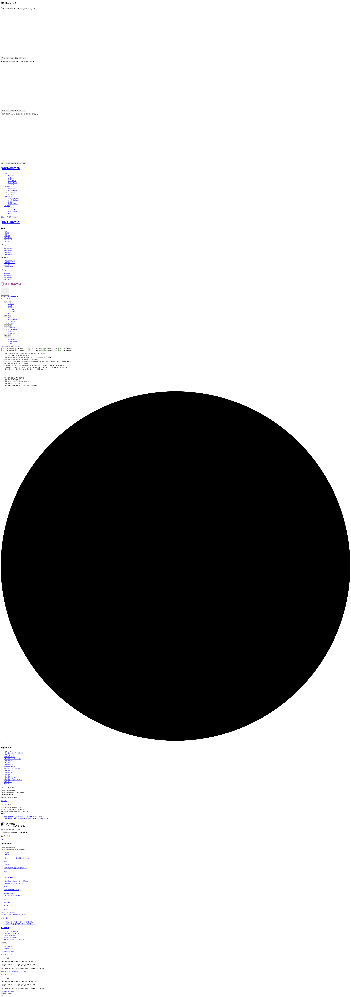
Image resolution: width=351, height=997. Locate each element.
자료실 (10, 213)
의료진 (10, 177)
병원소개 (7, 173)
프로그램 (11, 202)
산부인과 (7, 186)
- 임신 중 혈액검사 (10, 935)
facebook (3, 951)
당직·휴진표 (12, 181)
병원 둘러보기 (12, 183)
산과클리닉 (11, 188)
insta (7, 951)
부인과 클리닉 (12, 762)
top (2, 995)
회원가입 (8, 217)
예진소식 (11, 208)
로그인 (3, 217)
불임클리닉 (11, 194)
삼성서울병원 (8, 946)
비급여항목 (22, 914)
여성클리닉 (11, 192)
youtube (11, 951)
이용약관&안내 (13, 204)
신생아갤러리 (12, 211)
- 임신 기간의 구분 (10, 937)
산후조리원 (8, 196)
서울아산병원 (8, 948)
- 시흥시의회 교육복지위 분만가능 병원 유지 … (19, 924)
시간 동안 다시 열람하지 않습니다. (11, 58)
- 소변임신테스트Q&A (11, 931)
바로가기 (4, 801)
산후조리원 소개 (13, 198)
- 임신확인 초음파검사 (11, 933)
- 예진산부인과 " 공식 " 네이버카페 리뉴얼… (18, 922)
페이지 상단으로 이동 (8, 912)
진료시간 (11, 179)
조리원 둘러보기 (13, 200)
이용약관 (4, 914)
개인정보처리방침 (13, 914)
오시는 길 (11, 185)
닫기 (24, 58)
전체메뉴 (14, 217)
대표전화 (4, 346)
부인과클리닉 (12, 190)
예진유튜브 (11, 209)
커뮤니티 (7, 206)
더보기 (3, 822)
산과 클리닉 (13, 755)
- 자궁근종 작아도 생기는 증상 (14, 939)
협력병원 (3, 943)
